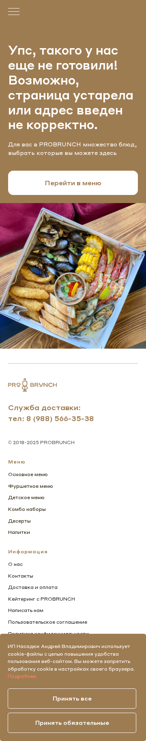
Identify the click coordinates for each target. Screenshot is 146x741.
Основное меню (28, 474)
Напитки (19, 532)
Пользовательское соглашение (47, 622)
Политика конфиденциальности (48, 634)
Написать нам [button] (25, 610)
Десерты (19, 521)
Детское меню (26, 497)
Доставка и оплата (33, 587)
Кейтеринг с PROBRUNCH (41, 599)
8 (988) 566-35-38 (60, 418)
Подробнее (22, 676)
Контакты (20, 576)
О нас (15, 564)
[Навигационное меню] (13, 12)
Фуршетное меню (30, 486)
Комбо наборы (27, 509)
